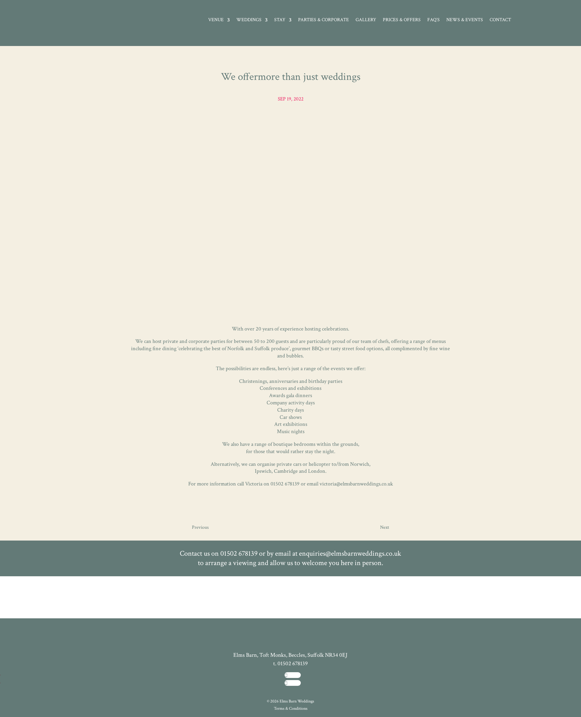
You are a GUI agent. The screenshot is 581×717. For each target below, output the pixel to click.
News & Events (464, 20)
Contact (500, 20)
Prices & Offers (402, 20)
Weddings (248, 20)
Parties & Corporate (323, 20)
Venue (216, 20)
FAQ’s (433, 20)
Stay (279, 20)
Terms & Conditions (290, 708)
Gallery (366, 20)
